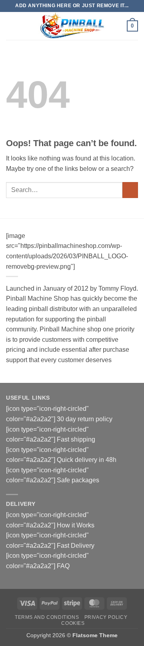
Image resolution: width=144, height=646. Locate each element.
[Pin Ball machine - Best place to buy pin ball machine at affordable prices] (72, 26)
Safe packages (78, 480)
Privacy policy (106, 617)
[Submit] (130, 190)
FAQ (63, 566)
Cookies (72, 623)
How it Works (75, 525)
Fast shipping (76, 439)
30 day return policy (84, 419)
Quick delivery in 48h (86, 459)
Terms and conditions (47, 617)
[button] (11, 26)
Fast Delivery (75, 545)
